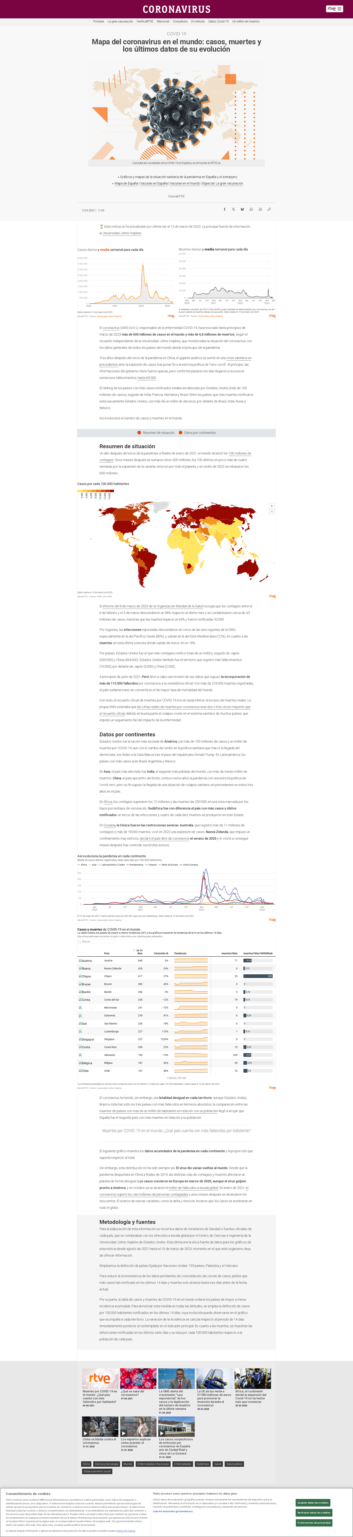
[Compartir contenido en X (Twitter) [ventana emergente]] (233, 208)
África (108, 802)
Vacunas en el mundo (185, 183)
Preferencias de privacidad (314, 1522)
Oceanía (109, 825)
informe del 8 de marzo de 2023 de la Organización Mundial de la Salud (153, 606)
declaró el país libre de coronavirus (164, 838)
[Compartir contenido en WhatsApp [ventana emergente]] (251, 208)
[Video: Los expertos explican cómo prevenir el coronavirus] (138, 1426)
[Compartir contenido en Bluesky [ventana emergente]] (242, 208)
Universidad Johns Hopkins (122, 233)
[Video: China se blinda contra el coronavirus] (100, 1426)
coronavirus (111, 328)
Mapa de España (126, 183)
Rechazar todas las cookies (314, 1512)
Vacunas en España (154, 183)
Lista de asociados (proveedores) (173, 1511)
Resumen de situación (158, 433)
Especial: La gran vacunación (222, 183)
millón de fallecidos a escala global (193, 1188)
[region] (176, 1512)
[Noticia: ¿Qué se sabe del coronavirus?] (138, 1378)
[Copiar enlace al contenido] (269, 208)
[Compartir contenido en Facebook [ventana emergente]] (224, 208)
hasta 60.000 (147, 378)
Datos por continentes (200, 433)
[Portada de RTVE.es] (334, 8)
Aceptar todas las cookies (313, 1502)
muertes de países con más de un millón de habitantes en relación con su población (158, 1111)
